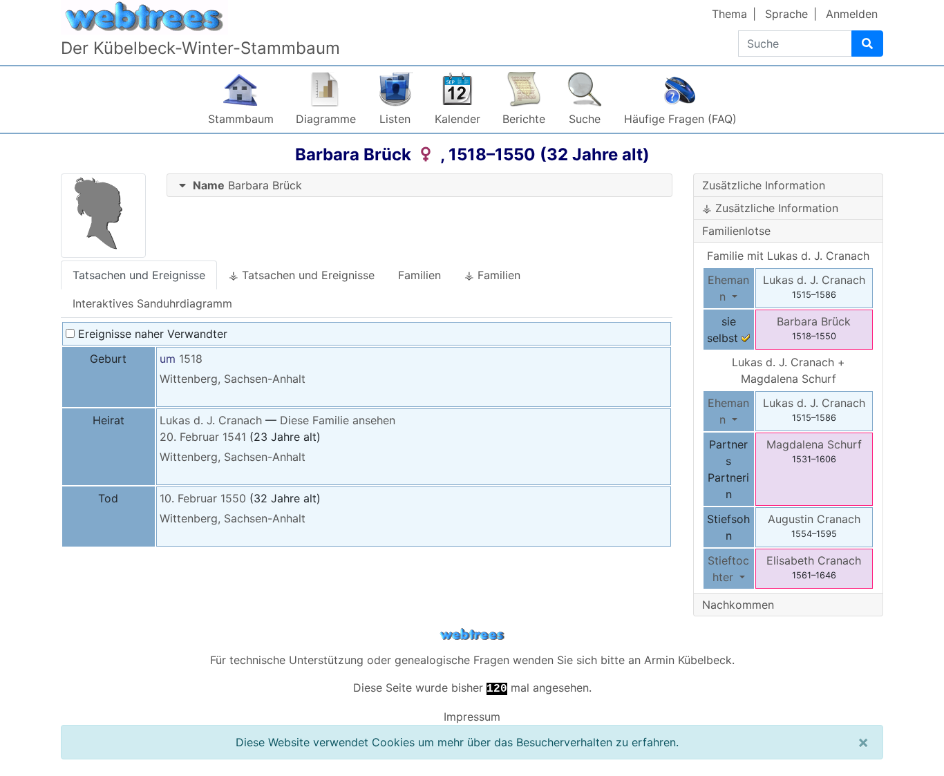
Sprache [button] (786, 14)
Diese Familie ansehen (337, 420)
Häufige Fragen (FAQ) (680, 119)
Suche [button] (585, 119)
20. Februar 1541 (203, 437)
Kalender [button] (457, 119)
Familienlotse (736, 231)
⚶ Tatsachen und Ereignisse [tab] (302, 275)
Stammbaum (241, 119)
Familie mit (788, 256)
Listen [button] (394, 119)
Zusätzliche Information (763, 185)
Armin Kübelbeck (688, 660)
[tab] (419, 185)
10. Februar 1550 (203, 498)
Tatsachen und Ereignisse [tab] (139, 275)
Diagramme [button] (326, 119)
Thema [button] (729, 14)
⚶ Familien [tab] (492, 275)
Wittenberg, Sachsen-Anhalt (232, 379)
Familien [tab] (419, 275)
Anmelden (852, 14)
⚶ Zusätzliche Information (770, 208)
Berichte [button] (523, 119)
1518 (190, 359)
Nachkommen (738, 605)
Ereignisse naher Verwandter (151, 334)
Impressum (472, 716)
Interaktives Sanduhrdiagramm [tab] (152, 303)
